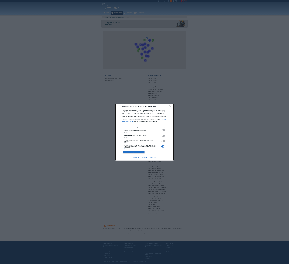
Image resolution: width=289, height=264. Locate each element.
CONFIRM (133, 152)
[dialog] (144, 132)
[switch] (163, 130)
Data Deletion (136, 157)
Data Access (144, 157)
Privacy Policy (153, 157)
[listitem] (144, 127)
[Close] (170, 106)
